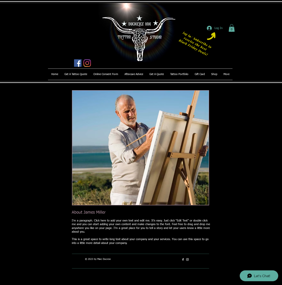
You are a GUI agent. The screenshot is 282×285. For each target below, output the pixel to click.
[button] (231, 28)
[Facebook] (78, 63)
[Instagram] (87, 63)
